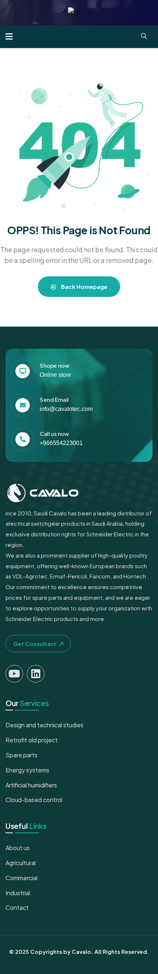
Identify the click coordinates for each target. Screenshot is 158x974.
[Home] (79, 12)
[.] (9, 37)
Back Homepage (83, 286)
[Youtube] (14, 674)
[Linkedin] (35, 674)
